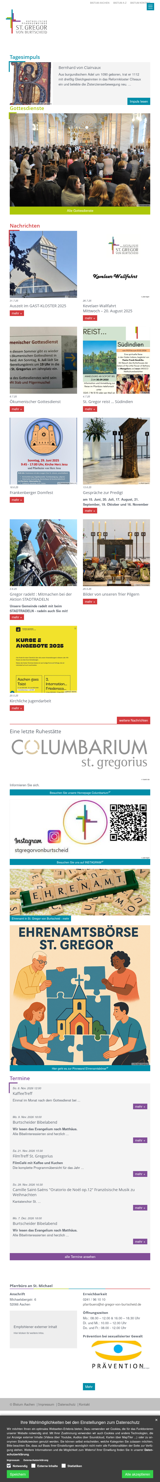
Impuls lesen (139, 101)
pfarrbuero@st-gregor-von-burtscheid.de (112, 1304)
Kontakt (84, 1404)
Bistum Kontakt (140, 2)
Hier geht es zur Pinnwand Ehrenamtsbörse (79, 1068)
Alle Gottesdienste (80, 210)
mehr (16, 313)
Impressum (46, 1404)
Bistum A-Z (119, 2)
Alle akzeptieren (137, 1474)
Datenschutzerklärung (35, 1460)
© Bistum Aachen (23, 1404)
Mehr (89, 1386)
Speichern (18, 1474)
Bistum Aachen (99, 2)
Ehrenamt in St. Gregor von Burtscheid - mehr (40, 918)
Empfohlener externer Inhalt (35, 1326)
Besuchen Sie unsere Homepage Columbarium (79, 793)
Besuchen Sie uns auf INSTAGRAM (79, 862)
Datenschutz (67, 1404)
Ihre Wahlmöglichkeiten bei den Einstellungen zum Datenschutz (80, 1422)
